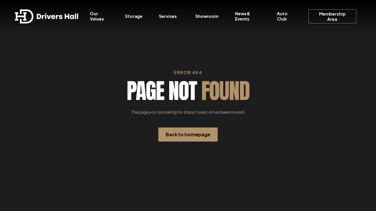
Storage (133, 16)
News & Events (242, 16)
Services (168, 16)
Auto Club (282, 16)
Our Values (97, 16)
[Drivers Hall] (46, 16)
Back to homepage (188, 134)
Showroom (207, 16)
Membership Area (332, 16)
